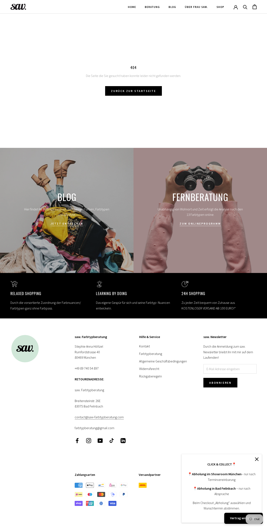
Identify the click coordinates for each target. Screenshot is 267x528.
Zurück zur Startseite (133, 91)
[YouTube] (100, 440)
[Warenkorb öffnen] (255, 6)
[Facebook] (77, 440)
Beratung (152, 7)
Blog (172, 7)
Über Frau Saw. (196, 7)
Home (132, 7)
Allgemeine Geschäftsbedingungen (163, 361)
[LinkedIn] (123, 440)
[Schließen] (257, 459)
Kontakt (144, 346)
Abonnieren (220, 383)
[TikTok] (111, 440)
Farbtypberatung (150, 354)
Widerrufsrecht (149, 369)
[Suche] (245, 7)
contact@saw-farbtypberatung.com (99, 417)
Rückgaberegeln (150, 376)
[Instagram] (88, 440)
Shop (220, 7)
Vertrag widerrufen (243, 518)
